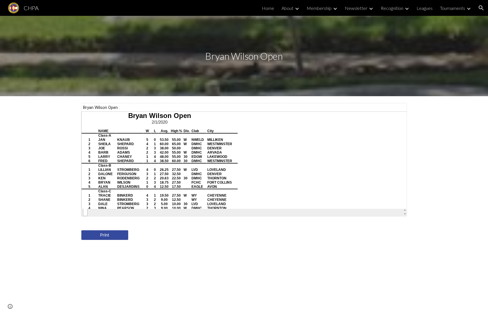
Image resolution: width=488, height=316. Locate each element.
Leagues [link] (425, 8)
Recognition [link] (392, 8)
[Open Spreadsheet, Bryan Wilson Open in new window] (396, 110)
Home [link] (268, 8)
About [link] (287, 8)
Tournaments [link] (452, 8)
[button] (481, 8)
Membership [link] (319, 8)
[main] (244, 56)
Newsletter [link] (356, 8)
